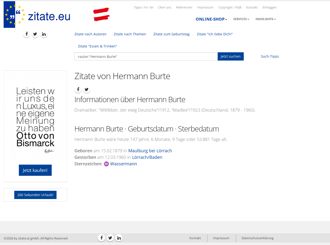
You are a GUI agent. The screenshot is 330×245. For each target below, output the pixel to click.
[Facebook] (26, 34)
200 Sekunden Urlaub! (35, 194)
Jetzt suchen (231, 56)
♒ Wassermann (120, 164)
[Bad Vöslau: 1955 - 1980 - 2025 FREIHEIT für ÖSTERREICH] (101, 14)
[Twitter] (35, 34)
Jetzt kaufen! (35, 170)
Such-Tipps (270, 56)
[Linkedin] (44, 34)
